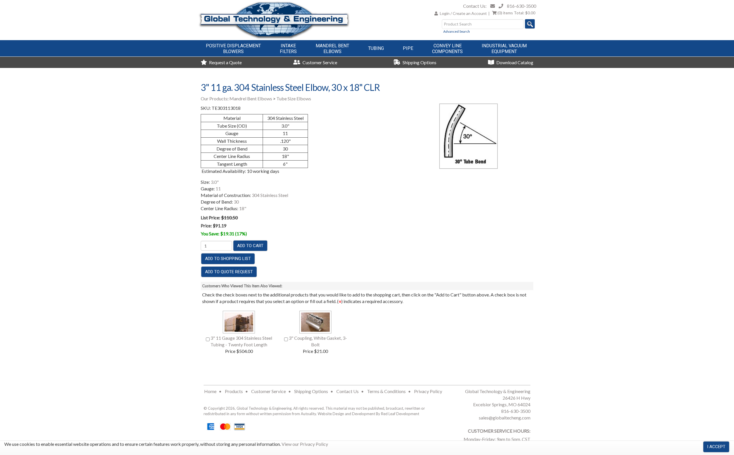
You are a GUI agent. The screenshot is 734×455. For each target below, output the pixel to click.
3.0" (215, 182)
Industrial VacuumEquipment (504, 48)
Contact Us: (475, 6)
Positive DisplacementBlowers (233, 48)
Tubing (376, 48)
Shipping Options (419, 62)
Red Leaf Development (400, 413)
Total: (516, 12)
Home (210, 391)
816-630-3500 (521, 6)
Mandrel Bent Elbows (250, 98)
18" (242, 208)
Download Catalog (514, 62)
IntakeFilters (288, 48)
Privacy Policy (428, 391)
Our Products (214, 98)
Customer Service (319, 62)
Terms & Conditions (386, 391)
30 (236, 201)
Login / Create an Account (463, 13)
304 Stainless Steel (270, 195)
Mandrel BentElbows (332, 48)
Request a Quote (225, 62)
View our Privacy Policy (305, 444)
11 (218, 188)
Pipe (408, 48)
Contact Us (347, 391)
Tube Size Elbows (293, 98)
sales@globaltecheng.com (504, 417)
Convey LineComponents (447, 48)
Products (234, 391)
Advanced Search (456, 31)
